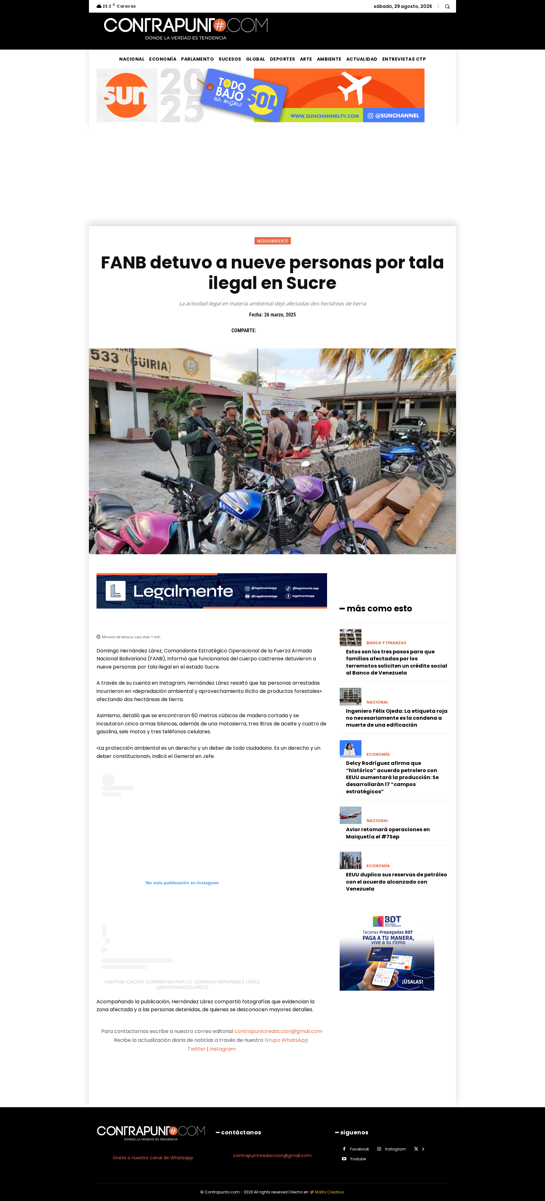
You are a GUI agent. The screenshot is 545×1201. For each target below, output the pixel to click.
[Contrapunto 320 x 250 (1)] (387, 996)
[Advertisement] (272, 179)
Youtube (358, 1159)
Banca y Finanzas (386, 643)
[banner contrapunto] (212, 613)
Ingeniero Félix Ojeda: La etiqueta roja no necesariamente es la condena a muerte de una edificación (397, 718)
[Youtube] (344, 1159)
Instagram (223, 1049)
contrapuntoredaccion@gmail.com (278, 1031)
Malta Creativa (329, 1192)
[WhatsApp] (307, 330)
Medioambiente (272, 240)
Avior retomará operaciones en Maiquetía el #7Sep (388, 833)
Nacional (377, 702)
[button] (447, 6)
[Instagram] (379, 1149)
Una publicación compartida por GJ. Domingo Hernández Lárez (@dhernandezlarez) (182, 984)
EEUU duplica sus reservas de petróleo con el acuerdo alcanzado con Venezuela (396, 881)
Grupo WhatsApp (287, 1040)
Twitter (197, 1049)
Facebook (359, 1149)
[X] (278, 330)
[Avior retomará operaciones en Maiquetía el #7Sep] (350, 815)
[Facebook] (264, 330)
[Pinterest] (293, 330)
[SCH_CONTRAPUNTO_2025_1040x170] (261, 127)
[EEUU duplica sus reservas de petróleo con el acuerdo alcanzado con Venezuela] (350, 860)
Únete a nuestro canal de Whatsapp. (153, 1158)
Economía (378, 754)
